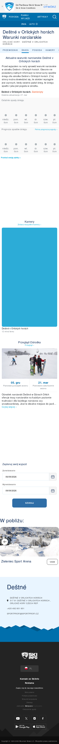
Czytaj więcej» (9, 406)
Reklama (29, 682)
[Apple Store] (39, 726)
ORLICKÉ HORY (11, 41)
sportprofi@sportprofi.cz (23, 613)
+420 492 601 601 (16, 608)
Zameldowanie (8, 470)
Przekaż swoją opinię (10, 157)
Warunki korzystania (29, 699)
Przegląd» (29, 345)
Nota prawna (29, 692)
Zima (23, 24)
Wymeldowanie (9, 484)
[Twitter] (26, 718)
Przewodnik (10, 50)
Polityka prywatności (29, 696)
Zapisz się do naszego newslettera (29, 688)
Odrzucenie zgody (29, 709)
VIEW (52, 561)
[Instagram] (34, 718)
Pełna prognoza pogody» (46, 129)
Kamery (50, 50)
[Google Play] (23, 726)
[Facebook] (43, 718)
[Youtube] (18, 718)
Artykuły (42, 16)
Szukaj (29, 502)
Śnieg (25, 50)
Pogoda (14, 16)
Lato (32, 24)
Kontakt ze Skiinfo (29, 678)
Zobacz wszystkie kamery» (29, 224)
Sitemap (29, 702)
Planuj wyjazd (25, 17)
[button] (54, 17)
